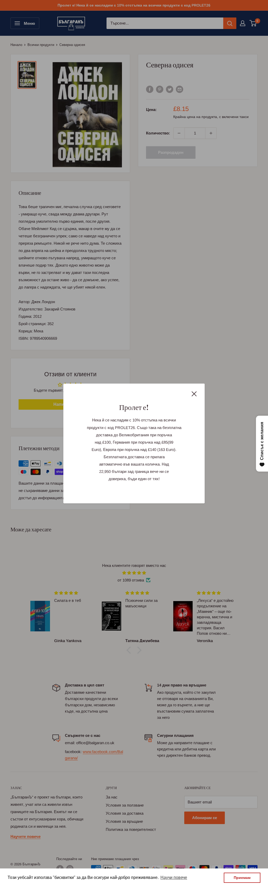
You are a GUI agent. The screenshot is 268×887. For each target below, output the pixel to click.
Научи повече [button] (173, 877)
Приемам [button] (242, 878)
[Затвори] (194, 393)
